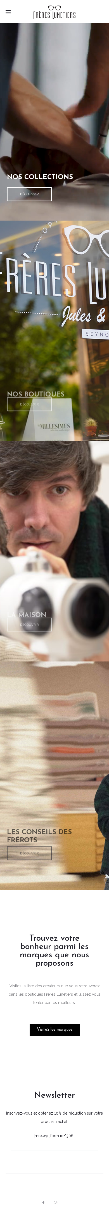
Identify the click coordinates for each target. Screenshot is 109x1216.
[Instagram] (55, 1203)
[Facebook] (43, 1203)
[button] (29, 194)
